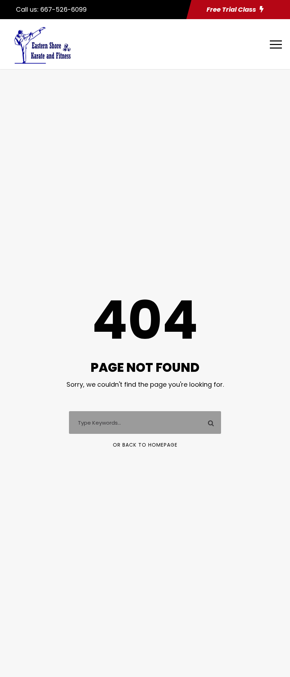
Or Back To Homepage (145, 444)
